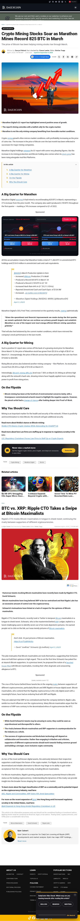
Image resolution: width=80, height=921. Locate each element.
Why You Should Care (18, 182)
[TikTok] (50, 2)
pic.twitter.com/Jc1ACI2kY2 (36, 293)
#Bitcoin (27, 276)
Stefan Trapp (60, 50)
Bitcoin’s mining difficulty (22, 373)
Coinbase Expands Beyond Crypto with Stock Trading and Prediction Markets (37, 497)
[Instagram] (62, 2)
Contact (20, 874)
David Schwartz (32, 823)
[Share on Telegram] (72, 57)
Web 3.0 (65, 878)
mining (10, 138)
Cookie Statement (37, 887)
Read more (22, 841)
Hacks (55, 892)
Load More (40, 852)
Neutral (68, 904)
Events (32, 874)
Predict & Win (69, 219)
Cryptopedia (43, 874)
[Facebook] (53, 2)
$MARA (17, 273)
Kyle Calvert (6, 526)
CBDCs (55, 887)
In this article (8, 164)
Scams (63, 892)
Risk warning (35, 896)
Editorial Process (13, 887)
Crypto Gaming (59, 883)
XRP (57, 622)
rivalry (55, 684)
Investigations (59, 874)
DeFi (69, 883)
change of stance (31, 400)
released (26, 151)
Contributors (12, 878)
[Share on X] (59, 57)
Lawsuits (56, 878)
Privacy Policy (35, 891)
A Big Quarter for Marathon (20, 170)
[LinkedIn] (59, 2)
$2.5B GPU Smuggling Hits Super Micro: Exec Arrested (12, 495)
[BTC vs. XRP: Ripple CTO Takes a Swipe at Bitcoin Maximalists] (9, 836)
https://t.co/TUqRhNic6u (23, 641)
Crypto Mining (15, 462)
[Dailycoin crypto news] (11, 7)
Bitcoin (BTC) (8, 28)
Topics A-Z (34, 878)
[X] (65, 2)
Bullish (44, 904)
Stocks (42, 462)
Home (3, 24)
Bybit (34, 799)
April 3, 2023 (19, 302)
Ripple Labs (46, 823)
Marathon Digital (29, 462)
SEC (69, 874)
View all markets (23, 219)
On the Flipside (15, 178)
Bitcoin (58, 618)
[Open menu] (76, 7)
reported (19, 200)
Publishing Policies (13, 892)
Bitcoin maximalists (56, 628)
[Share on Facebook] (63, 57)
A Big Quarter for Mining (19, 174)
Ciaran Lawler (44, 50)
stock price (66, 154)
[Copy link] (76, 57)
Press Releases (12, 883)
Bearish (55, 904)
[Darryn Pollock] (3, 51)
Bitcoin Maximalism (16, 823)
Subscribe (68, 450)
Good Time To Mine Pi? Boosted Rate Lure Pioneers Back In (65, 495)
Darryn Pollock (20, 50)
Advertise (10, 874)
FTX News (64, 887)
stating (63, 311)
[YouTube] (56, 2)
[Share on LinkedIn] (68, 57)
